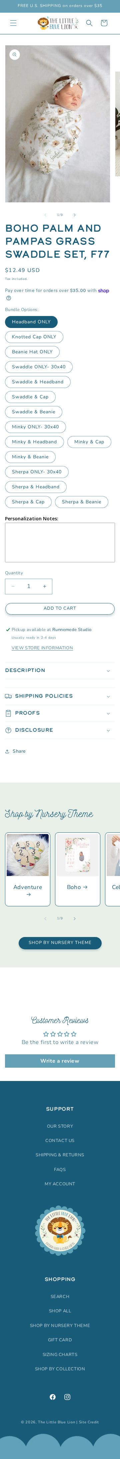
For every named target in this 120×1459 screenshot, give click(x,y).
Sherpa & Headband (36, 487)
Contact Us (60, 1141)
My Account (60, 1184)
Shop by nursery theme (60, 1326)
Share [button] (19, 751)
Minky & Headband (34, 442)
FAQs (60, 1170)
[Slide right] (74, 215)
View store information (42, 648)
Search (60, 1297)
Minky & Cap (89, 442)
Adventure (27, 887)
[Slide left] (45, 215)
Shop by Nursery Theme (60, 943)
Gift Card (60, 1340)
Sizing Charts (60, 1355)
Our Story (60, 1126)
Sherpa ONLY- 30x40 (37, 472)
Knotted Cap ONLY (34, 337)
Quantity (14, 573)
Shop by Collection (60, 1369)
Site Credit (89, 1422)
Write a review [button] (59, 1061)
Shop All (60, 1311)
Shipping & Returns (60, 1155)
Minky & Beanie (30, 457)
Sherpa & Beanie (81, 502)
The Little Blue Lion (56, 1422)
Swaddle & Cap (30, 397)
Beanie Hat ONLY (32, 352)
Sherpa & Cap (28, 502)
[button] (13, 23)
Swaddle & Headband (38, 382)
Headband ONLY (31, 322)
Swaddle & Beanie (33, 412)
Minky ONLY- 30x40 (35, 427)
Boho (74, 887)
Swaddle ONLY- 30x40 (39, 367)
